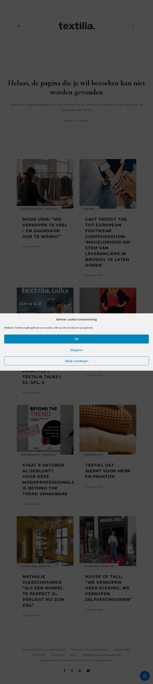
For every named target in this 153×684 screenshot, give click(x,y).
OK (76, 339)
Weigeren (76, 350)
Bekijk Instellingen (76, 361)
